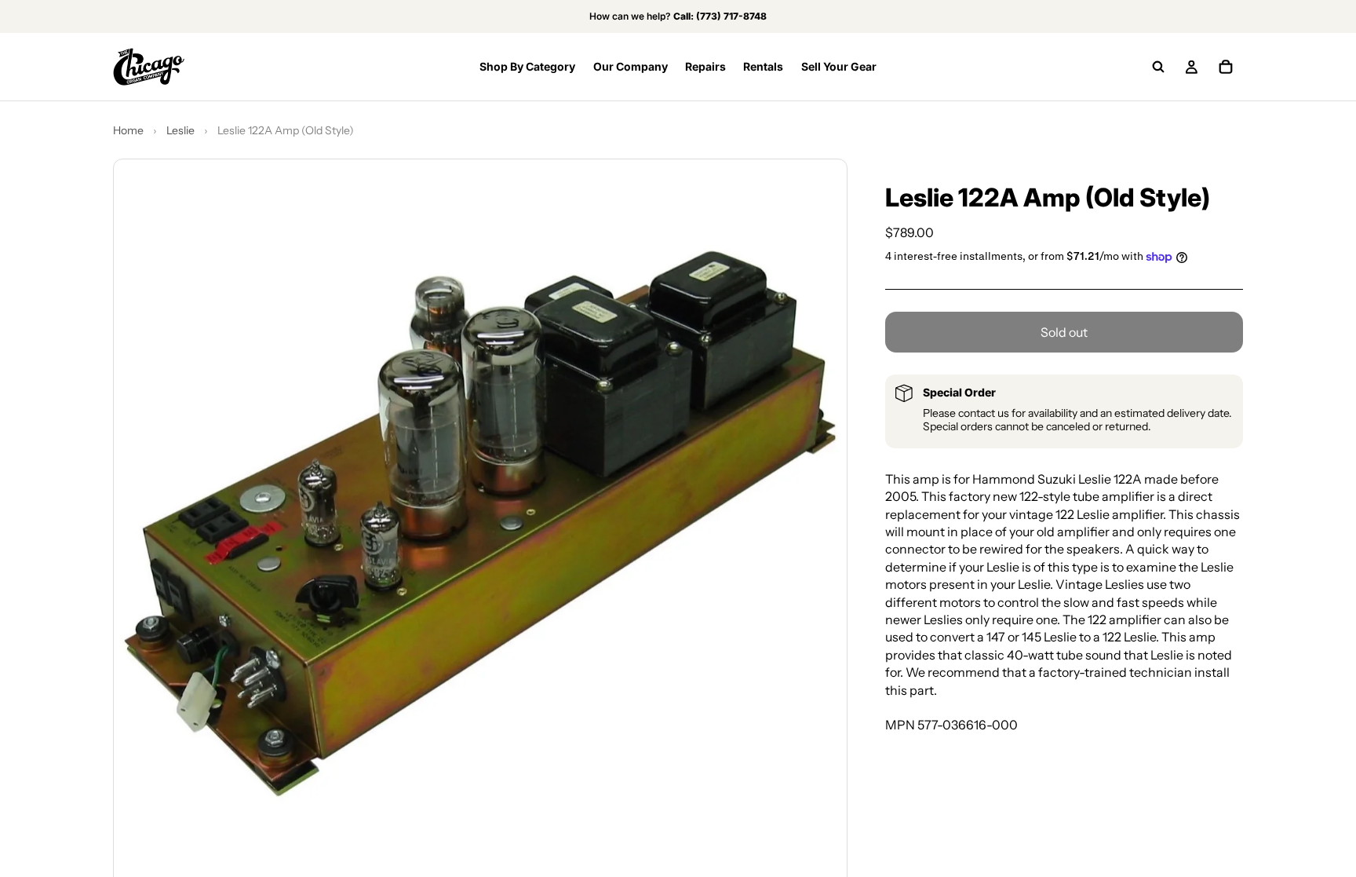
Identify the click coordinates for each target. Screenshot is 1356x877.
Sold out (1064, 332)
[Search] (1158, 66)
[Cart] (1225, 66)
